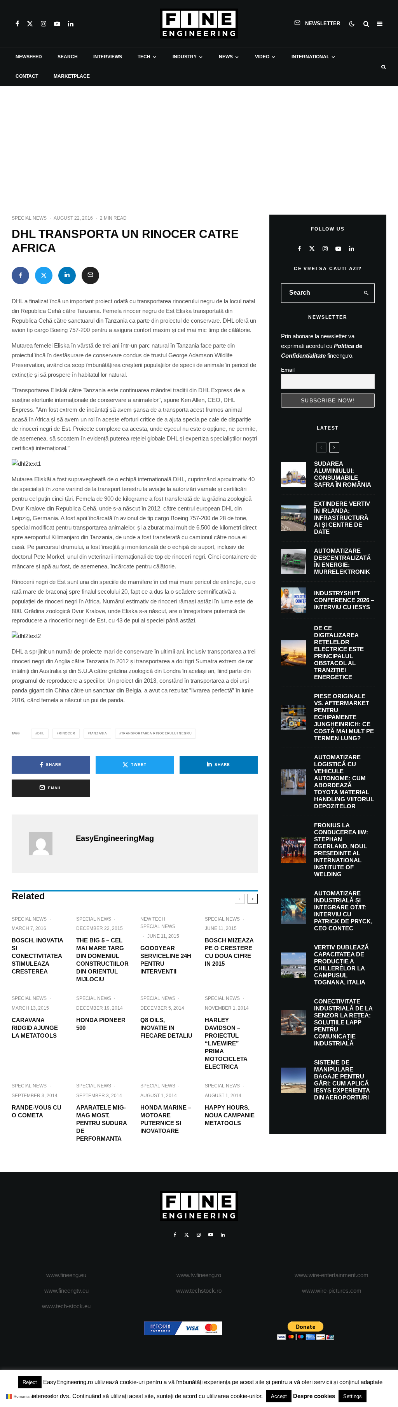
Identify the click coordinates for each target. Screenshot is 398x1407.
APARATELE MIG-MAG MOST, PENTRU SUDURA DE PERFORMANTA (101, 1123)
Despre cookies (314, 1396)
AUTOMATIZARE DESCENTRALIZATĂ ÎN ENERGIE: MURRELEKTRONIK (342, 561)
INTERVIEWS (107, 56)
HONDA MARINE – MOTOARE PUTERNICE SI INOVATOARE (165, 1119)
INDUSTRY (185, 56)
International (310, 56)
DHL (40, 733)
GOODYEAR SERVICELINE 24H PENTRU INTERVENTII (165, 960)
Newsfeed (29, 56)
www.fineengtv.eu (66, 1290)
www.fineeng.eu (66, 1275)
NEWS (226, 56)
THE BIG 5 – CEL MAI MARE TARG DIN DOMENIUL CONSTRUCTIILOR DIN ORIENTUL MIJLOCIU (102, 959)
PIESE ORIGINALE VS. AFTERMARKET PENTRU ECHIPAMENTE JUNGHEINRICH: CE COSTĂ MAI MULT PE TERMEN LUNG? (344, 717)
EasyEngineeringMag (115, 838)
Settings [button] (352, 1396)
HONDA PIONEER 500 (101, 1024)
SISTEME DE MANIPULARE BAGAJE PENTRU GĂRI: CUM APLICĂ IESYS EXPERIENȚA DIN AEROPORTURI (342, 1080)
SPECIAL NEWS (29, 218)
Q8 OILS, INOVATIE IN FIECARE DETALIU (166, 1028)
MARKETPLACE (72, 76)
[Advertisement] (199, 144)
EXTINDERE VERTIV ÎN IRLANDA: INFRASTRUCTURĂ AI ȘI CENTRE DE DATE (342, 517)
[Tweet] (43, 275)
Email (288, 370)
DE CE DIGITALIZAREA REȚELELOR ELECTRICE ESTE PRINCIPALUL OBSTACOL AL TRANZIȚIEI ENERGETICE (339, 652)
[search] (366, 293)
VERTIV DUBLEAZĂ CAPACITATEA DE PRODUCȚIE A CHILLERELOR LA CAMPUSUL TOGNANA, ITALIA (341, 965)
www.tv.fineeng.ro (198, 1275)
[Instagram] (43, 24)
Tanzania (97, 733)
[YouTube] (57, 24)
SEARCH (68, 56)
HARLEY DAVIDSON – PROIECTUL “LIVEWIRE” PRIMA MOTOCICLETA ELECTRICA (226, 1043)
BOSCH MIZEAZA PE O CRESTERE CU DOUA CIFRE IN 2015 (229, 952)
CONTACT (27, 76)
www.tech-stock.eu (66, 1306)
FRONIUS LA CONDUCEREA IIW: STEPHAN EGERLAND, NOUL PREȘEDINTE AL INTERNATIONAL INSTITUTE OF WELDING (341, 849)
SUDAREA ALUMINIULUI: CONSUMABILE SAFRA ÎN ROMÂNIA (342, 474)
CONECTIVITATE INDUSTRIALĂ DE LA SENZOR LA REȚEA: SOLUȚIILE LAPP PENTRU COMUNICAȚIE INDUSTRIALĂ (343, 1022)
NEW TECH (152, 919)
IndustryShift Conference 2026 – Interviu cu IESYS (344, 600)
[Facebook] (17, 24)
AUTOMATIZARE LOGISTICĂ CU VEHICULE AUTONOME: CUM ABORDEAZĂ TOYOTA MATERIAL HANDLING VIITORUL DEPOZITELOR (344, 781)
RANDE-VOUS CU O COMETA (36, 1111)
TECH (144, 56)
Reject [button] (30, 1382)
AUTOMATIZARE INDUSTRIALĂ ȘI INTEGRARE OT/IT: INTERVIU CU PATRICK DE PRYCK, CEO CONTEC (343, 911)
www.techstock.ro (199, 1290)
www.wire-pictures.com (331, 1290)
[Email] (90, 275)
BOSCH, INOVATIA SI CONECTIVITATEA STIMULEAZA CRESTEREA (37, 956)
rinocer (67, 733)
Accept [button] (279, 1396)
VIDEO (262, 56)
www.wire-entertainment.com (331, 1275)
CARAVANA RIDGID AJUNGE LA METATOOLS (35, 1028)
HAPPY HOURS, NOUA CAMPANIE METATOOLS (230, 1115)
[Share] (20, 275)
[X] (30, 24)
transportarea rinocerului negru (156, 733)
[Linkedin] (70, 24)
